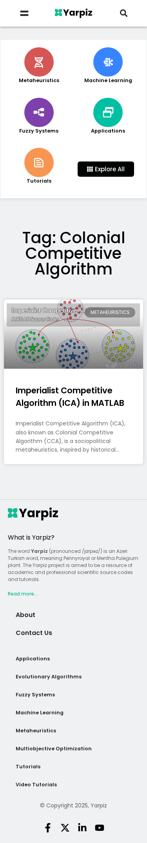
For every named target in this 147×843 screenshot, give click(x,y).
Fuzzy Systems (35, 694)
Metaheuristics (36, 730)
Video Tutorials (36, 784)
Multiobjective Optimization (54, 748)
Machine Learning (40, 712)
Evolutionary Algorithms (49, 676)
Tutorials (28, 766)
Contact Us (34, 632)
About (25, 614)
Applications (33, 658)
